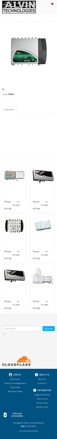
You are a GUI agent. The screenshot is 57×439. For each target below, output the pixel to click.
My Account (15, 379)
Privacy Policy (42, 403)
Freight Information (42, 394)
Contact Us (42, 383)
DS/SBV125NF (39, 289)
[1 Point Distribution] (19, 7)
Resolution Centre (15, 391)
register (22, 100)
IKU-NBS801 (38, 190)
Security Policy (42, 407)
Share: (5, 94)
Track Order (15, 387)
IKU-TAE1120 (39, 240)
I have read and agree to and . (30, 335)
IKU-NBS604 (10, 289)
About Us (42, 379)
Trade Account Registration (15, 383)
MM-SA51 (8, 190)
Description (9, 109)
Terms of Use (42, 398)
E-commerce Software (26, 431)
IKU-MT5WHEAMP (12, 240)
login (12, 100)
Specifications (25, 109)
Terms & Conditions (35, 334)
